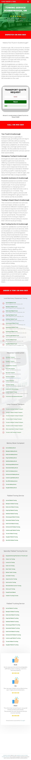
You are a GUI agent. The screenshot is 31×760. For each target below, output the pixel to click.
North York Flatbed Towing (12, 523)
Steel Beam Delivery (10, 384)
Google (23, 720)
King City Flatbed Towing (12, 510)
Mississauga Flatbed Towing (12, 517)
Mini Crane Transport (10, 372)
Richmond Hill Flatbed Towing (13, 526)
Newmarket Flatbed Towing (12, 520)
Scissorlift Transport (10, 368)
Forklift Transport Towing (11, 392)
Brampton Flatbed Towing (12, 503)
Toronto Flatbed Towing (11, 533)
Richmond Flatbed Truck (12, 331)
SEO (14, 755)
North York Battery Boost (11, 471)
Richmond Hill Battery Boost (12, 474)
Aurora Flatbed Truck (11, 302)
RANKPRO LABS (19, 755)
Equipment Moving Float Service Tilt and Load (16, 555)
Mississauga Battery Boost (12, 464)
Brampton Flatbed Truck (11, 306)
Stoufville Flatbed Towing (12, 540)
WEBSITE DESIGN (7, 755)
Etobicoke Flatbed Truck (12, 310)
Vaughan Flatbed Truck (11, 343)
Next (15, 102)
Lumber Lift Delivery (10, 380)
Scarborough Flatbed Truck (12, 335)
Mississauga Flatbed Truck (12, 323)
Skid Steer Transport (10, 357)
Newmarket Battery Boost (12, 467)
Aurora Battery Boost (11, 447)
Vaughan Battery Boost (11, 487)
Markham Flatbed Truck (11, 319)
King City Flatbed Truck (11, 315)
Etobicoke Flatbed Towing (12, 507)
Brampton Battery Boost (11, 451)
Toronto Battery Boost (11, 484)
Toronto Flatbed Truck (11, 339)
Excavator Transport (10, 361)
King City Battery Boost (11, 457)
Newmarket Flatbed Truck (12, 327)
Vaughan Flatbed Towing (12, 536)
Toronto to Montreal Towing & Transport (14, 409)
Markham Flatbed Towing (12, 513)
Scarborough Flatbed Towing (13, 530)
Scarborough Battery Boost (12, 477)
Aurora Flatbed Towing (11, 500)
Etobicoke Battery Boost (11, 454)
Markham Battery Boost (11, 461)
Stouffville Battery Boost (11, 481)
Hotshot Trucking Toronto (12, 595)
